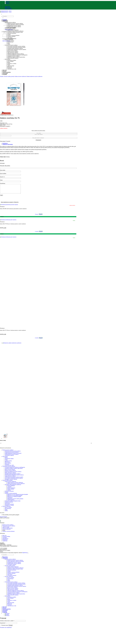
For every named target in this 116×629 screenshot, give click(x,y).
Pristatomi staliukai (11, 36)
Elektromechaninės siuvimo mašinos (15, 23)
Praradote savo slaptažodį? (6, 627)
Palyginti (40, 214)
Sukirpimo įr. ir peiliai (11, 63)
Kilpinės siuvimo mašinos (12, 51)
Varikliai (9, 490)
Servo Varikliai (10, 61)
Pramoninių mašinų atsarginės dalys (15, 32)
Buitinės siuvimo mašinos (10, 22)
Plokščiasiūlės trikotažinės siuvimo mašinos (16, 49)
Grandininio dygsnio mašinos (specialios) (16, 57)
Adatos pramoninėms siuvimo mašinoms (16, 483)
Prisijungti (10, 625)
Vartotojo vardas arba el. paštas (7, 620)
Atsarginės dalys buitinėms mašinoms (15, 31)
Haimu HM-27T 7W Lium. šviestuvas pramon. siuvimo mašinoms (13, 330)
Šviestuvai (9, 67)
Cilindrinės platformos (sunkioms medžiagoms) (17, 54)
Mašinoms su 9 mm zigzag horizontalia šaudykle (17, 494)
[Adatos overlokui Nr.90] (5, 438)
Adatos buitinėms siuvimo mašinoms (34, 76)
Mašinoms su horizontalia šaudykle (14, 495)
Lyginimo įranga (10, 65)
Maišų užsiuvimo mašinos (12, 58)
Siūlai (8, 43)
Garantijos (4, 537)
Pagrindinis (5, 20)
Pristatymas (4, 539)
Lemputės (9, 486)
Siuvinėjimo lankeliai (11, 38)
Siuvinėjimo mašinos (11, 27)
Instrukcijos (5, 73)
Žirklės (8, 44)
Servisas (4, 71)
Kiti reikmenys (10, 41)
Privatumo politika (6, 536)
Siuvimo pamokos (6, 72)
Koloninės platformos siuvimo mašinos (15, 53)
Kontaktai (4, 74)
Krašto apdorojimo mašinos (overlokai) (15, 24)
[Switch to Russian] (7, 3)
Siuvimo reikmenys (9, 39)
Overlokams (9, 497)
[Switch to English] (7, 2)
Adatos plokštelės (11, 485)
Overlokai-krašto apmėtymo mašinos (15, 48)
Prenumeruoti (38, 140)
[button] (4, 19)
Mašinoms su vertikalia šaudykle (14, 496)
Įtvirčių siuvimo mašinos (12, 50)
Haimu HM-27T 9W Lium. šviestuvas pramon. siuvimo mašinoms (13, 223)
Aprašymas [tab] (5, 143)
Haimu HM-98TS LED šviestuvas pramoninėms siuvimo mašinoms (13, 208)
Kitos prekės (7, 59)
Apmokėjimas (5, 538)
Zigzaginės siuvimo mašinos (13, 56)
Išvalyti (1, 516)
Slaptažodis (3, 623)
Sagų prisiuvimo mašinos (12, 52)
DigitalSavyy (25, 552)
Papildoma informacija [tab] (7, 144)
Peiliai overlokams (11, 487)
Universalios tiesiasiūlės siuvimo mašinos (16, 46)
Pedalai (9, 34)
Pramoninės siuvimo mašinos (11, 45)
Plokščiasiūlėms (10, 499)
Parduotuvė (5, 558)
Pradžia (1, 76)
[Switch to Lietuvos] (7, 1)
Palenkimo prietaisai (11, 33)
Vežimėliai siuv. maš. (11, 69)
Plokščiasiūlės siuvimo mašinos (14, 26)
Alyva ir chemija (10, 40)
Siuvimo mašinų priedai (10, 28)
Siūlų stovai (9, 37)
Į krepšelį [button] (36, 231)
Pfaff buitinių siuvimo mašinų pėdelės (15, 498)
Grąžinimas (4, 540)
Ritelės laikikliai (10, 489)
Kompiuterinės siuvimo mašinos (14, 25)
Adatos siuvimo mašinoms (12, 30)
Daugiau (36, 214)
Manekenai (9, 66)
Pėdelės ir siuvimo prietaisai (13, 35)
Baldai (8, 62)
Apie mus (4, 70)
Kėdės (8, 64)
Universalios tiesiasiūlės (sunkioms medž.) (16, 47)
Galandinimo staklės (11, 60)
